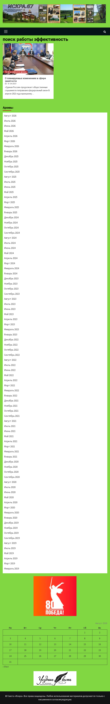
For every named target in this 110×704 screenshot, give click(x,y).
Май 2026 (9, 131)
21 (70, 650)
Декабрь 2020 (11, 461)
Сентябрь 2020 (12, 477)
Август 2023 (10, 298)
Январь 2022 (10, 395)
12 (40, 644)
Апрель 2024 (10, 258)
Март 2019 (9, 563)
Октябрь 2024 (11, 227)
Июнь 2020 (9, 492)
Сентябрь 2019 (12, 538)
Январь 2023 (10, 334)
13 (55, 644)
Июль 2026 (9, 120)
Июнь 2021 (9, 431)
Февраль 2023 (11, 329)
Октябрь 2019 (11, 532)
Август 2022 (10, 359)
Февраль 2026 (11, 146)
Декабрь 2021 (11, 400)
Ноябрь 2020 (10, 466)
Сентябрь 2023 (12, 293)
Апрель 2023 (10, 319)
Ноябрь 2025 (10, 161)
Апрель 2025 (10, 197)
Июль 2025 (9, 181)
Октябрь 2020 (11, 471)
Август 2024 (10, 237)
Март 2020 (9, 507)
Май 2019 (9, 553)
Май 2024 (9, 253)
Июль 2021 (9, 426)
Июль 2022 (9, 365)
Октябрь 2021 (11, 410)
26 (40, 656)
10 (10, 644)
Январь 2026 (10, 151)
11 (25, 644)
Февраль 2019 (11, 568)
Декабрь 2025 (11, 156)
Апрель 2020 (10, 502)
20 (55, 650)
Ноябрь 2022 (10, 344)
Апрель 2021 (10, 441)
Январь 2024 (10, 273)
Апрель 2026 (10, 136)
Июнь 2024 (9, 248)
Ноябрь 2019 (10, 527)
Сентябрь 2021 (12, 415)
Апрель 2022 (10, 380)
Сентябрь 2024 (12, 232)
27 (55, 656)
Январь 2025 (10, 212)
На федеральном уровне (16, 72)
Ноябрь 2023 (10, 283)
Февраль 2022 (11, 390)
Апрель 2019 (10, 558)
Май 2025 (9, 192)
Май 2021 (9, 436)
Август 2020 (10, 482)
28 (70, 656)
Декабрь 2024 (11, 217)
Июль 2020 (9, 487)
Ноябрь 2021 (10, 405)
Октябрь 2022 (11, 349)
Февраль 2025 (11, 207)
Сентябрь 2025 (12, 171)
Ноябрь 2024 (10, 222)
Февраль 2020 (11, 512)
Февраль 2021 (11, 451)
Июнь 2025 (9, 186)
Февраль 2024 (11, 268)
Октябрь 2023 (11, 288)
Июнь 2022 (9, 370)
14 (70, 644)
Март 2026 (9, 141)
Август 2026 (10, 115)
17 (10, 650)
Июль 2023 (9, 304)
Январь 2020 (10, 517)
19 (40, 650)
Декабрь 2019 (11, 522)
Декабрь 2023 (11, 278)
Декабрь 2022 (11, 339)
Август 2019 (10, 543)
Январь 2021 (10, 456)
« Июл (6, 666)
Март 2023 (9, 324)
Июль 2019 (9, 548)
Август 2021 (10, 421)
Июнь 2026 (9, 125)
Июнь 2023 (9, 309)
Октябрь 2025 (11, 166)
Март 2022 (9, 385)
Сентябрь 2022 (12, 354)
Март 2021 (9, 446)
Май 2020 (9, 497)
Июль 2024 (9, 243)
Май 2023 (9, 314)
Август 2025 (10, 176)
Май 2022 (9, 375)
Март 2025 (9, 202)
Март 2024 (9, 263)
